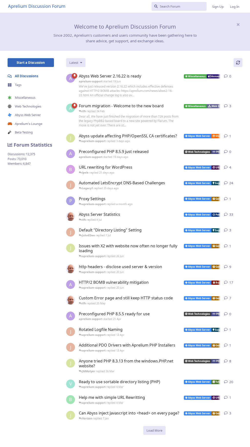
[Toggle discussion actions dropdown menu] (240, 76)
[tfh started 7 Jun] (70, 268)
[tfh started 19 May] (70, 300)
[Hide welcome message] (238, 24)
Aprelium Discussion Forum (36, 6)
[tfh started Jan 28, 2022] (70, 216)
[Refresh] (238, 62)
